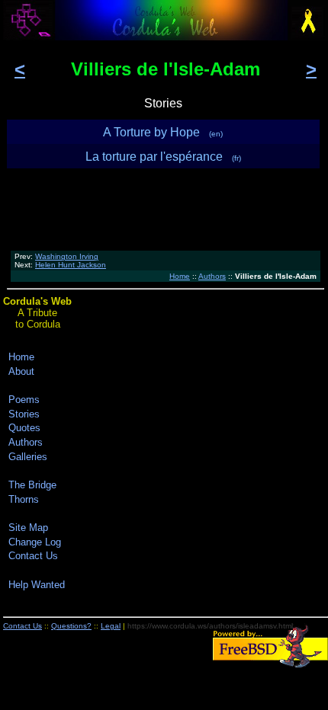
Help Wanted (36, 584)
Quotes (24, 427)
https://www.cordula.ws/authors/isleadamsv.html (210, 626)
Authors (212, 276)
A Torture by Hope (163, 132)
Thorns (23, 499)
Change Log (34, 542)
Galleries (27, 456)
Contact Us (33, 555)
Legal (111, 626)
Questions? (71, 626)
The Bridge (32, 485)
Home (179, 276)
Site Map (28, 527)
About (21, 371)
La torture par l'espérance (163, 156)
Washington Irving (66, 256)
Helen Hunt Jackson (70, 265)
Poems (24, 399)
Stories (24, 414)
